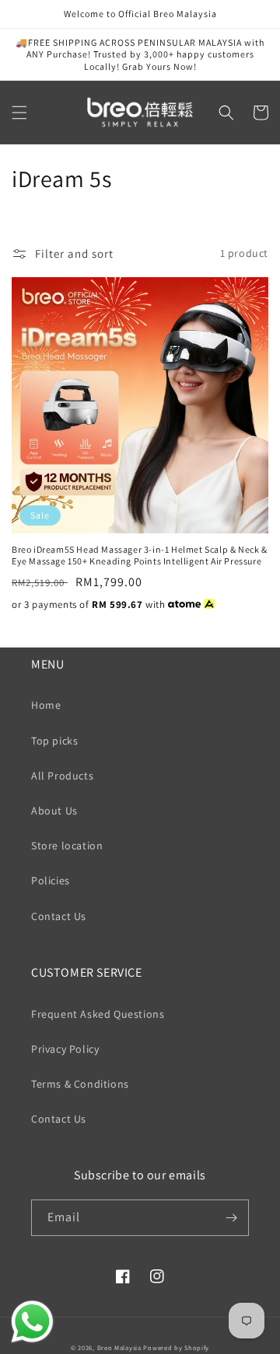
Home (46, 705)
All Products (62, 776)
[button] (19, 112)
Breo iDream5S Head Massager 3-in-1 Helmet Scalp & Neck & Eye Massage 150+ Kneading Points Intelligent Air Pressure (140, 555)
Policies (50, 880)
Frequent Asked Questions (97, 1014)
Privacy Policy (65, 1049)
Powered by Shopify (176, 1347)
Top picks (54, 741)
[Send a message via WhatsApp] (32, 1321)
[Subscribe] (231, 1218)
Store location (67, 845)
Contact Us (58, 916)
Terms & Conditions (80, 1084)
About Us (54, 811)
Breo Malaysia (119, 1347)
